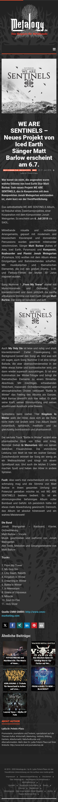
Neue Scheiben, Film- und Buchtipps (17, 170)
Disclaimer (46, 777)
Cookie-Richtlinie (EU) (27, 794)
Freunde (21, 788)
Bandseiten (34, 788)
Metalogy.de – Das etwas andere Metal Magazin (23, 791)
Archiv (50, 791)
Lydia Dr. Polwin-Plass (29, 173)
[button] (5, 625)
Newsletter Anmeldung (29, 785)
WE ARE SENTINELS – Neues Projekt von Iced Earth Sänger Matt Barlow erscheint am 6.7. (29, 144)
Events (45, 785)
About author (11, 721)
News (34, 170)
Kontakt (12, 785)
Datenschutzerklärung (29, 777)
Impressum (10, 777)
